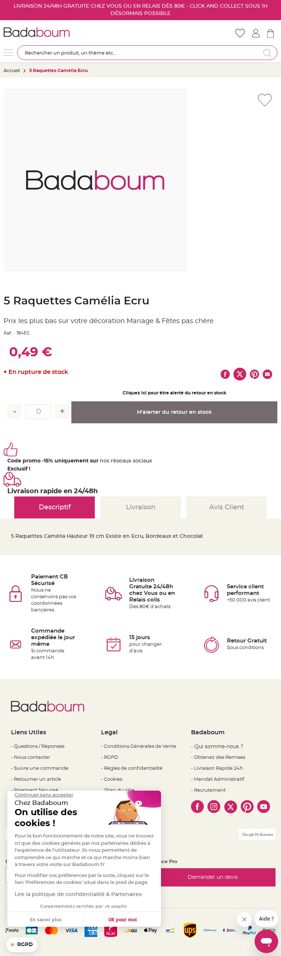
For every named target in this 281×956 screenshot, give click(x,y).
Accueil (12, 70)
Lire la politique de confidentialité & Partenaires (78, 894)
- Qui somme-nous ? (217, 746)
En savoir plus (45, 919)
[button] (21, 945)
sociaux (141, 461)
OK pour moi (122, 919)
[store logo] (72, 32)
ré (113, 461)
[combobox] (147, 52)
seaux (123, 461)
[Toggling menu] (8, 52)
